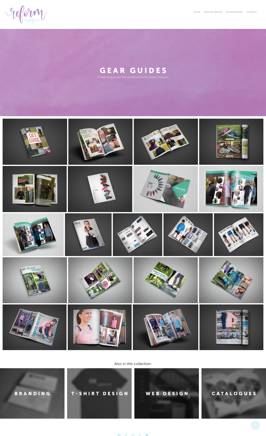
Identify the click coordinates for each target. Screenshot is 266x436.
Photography (234, 12)
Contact (251, 12)
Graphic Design (213, 12)
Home (197, 12)
